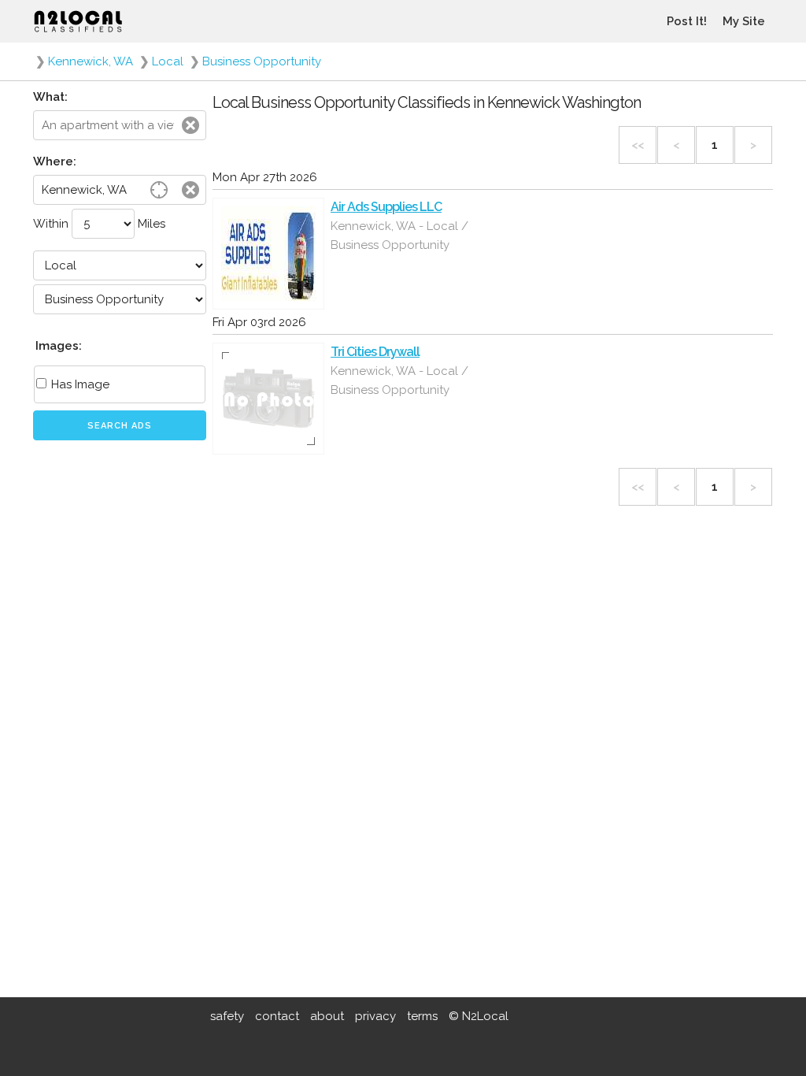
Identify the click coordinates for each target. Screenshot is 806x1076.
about (327, 1016)
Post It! (687, 21)
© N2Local (478, 1016)
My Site (744, 21)
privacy (375, 1016)
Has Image (78, 384)
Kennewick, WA (90, 61)
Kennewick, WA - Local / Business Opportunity (399, 235)
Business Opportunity (261, 61)
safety (227, 1016)
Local (167, 61)
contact (277, 1016)
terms (422, 1016)
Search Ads (119, 426)
